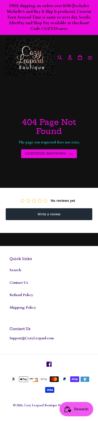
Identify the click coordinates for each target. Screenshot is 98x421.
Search (15, 270)
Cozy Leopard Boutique (40, 405)
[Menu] (90, 57)
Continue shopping (45, 153)
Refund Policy (21, 295)
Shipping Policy (23, 307)
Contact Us (19, 282)
